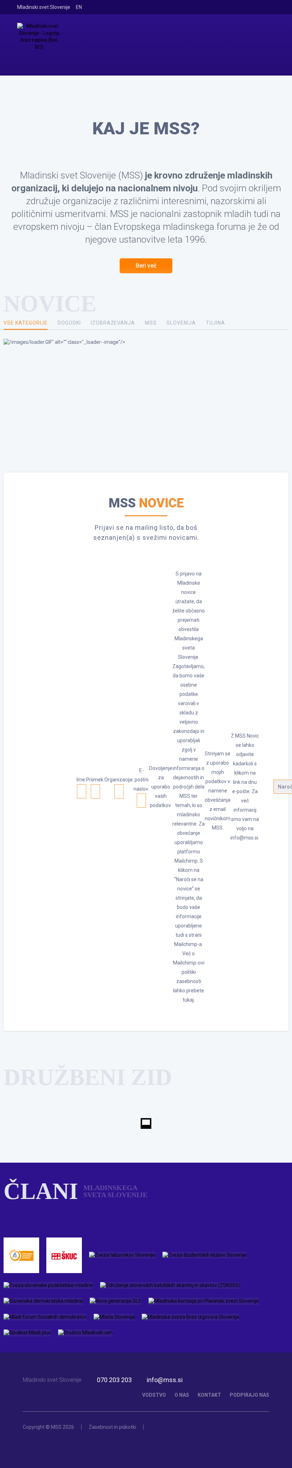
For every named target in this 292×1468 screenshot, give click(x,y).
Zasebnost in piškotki (112, 1427)
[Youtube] (270, 7)
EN (79, 7)
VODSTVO (154, 1395)
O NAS (181, 1395)
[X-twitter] (260, 7)
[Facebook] (239, 7)
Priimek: (95, 779)
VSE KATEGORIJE (26, 323)
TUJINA (215, 323)
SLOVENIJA (181, 323)
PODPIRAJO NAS (249, 1395)
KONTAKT (209, 1395)
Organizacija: (119, 779)
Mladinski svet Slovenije (43, 7)
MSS (151, 323)
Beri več (146, 265)
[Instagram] (250, 7)
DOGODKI (69, 323)
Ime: (81, 779)
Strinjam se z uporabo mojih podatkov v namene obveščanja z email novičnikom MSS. (217, 791)
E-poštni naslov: (141, 779)
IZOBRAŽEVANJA (113, 323)
